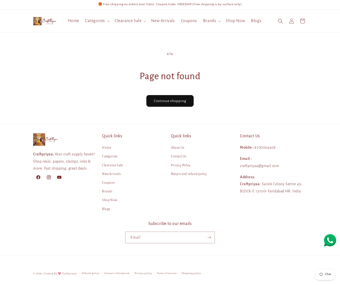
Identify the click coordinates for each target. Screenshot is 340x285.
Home (106, 147)
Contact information (117, 273)
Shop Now (109, 200)
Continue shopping (170, 101)
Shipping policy (191, 273)
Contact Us (178, 156)
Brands (107, 191)
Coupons (108, 182)
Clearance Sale (112, 165)
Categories (109, 156)
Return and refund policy (189, 174)
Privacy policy (143, 273)
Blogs (106, 209)
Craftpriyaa (69, 273)
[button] (97, 21)
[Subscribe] (209, 237)
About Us (177, 147)
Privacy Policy (180, 165)
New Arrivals (111, 174)
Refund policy (90, 273)
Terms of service (166, 273)
